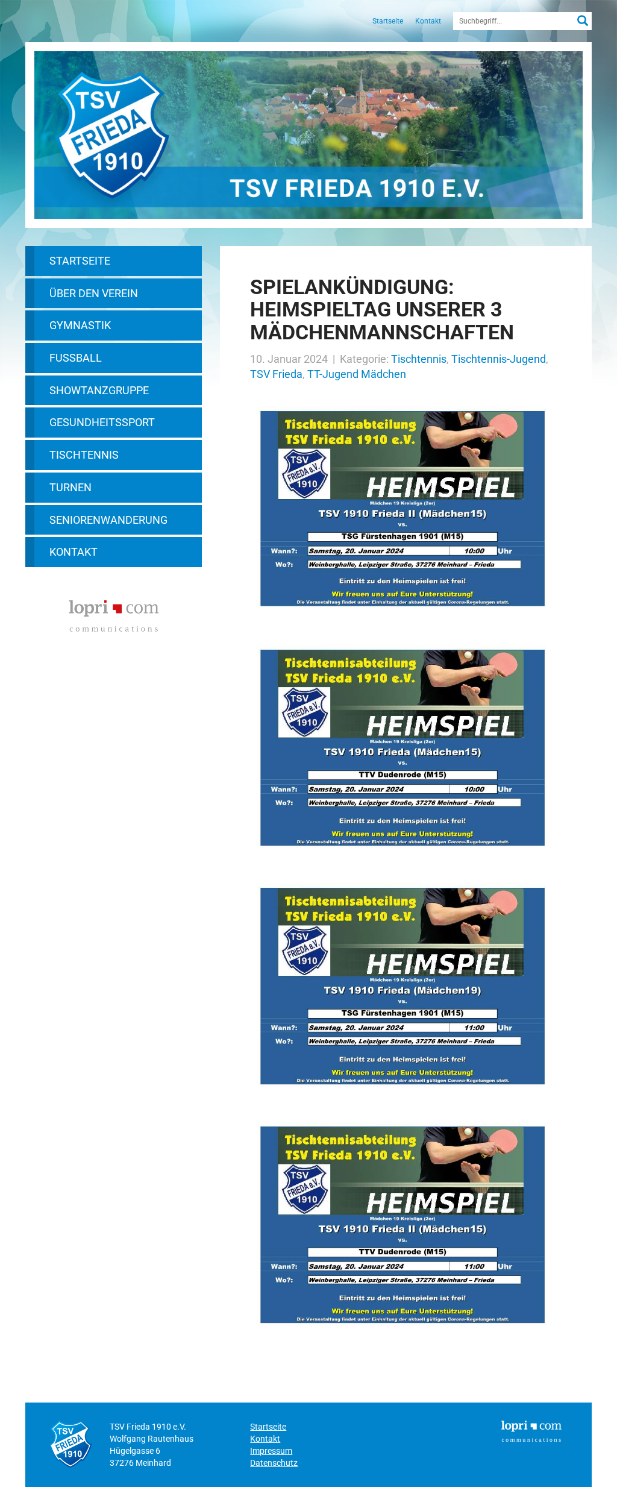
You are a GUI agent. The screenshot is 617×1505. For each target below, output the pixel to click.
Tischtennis (84, 454)
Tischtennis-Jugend (498, 359)
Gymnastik (80, 325)
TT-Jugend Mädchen (356, 374)
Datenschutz (274, 1463)
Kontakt (428, 21)
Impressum (271, 1451)
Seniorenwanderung (108, 520)
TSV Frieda (276, 374)
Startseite (387, 21)
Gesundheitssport (102, 422)
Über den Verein (93, 293)
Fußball (75, 357)
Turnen (70, 487)
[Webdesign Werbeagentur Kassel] (114, 614)
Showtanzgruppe (99, 390)
